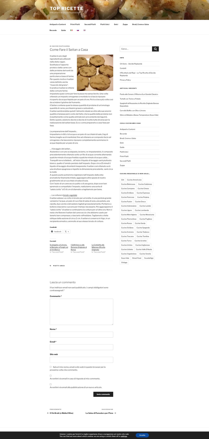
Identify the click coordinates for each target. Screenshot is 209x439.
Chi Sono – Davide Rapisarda (131, 64)
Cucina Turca (126, 241)
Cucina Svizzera (127, 232)
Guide (63, 30)
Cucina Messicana (147, 215)
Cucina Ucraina (140, 241)
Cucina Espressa (143, 193)
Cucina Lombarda (142, 210)
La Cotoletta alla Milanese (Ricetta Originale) (98, 247)
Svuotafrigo (148, 258)
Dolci (116, 24)
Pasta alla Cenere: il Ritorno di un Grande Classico (139, 94)
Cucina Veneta (145, 254)
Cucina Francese (127, 197)
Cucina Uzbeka (127, 249)
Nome (53, 329)
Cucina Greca (140, 201)
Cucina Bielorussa (128, 184)
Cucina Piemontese (128, 219)
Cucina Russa (126, 223)
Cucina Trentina (143, 236)
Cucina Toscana (127, 236)
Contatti (123, 68)
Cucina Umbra (126, 245)
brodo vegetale (70, 195)
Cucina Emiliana (127, 193)
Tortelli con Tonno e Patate (130, 99)
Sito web (54, 354)
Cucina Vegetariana (128, 254)
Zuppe (125, 24)
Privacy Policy (125, 80)
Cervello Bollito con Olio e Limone (133, 110)
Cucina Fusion (126, 201)
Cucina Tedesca (143, 232)
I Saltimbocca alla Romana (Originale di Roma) (79, 247)
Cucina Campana (128, 188)
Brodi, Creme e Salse (140, 24)
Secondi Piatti (90, 24)
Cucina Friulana (143, 197)
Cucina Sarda (140, 223)
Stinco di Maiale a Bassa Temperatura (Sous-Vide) (139, 115)
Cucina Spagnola (143, 228)
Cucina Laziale (145, 206)
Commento (56, 296)
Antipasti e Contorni (58, 24)
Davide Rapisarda (61, 46)
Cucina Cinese (143, 188)
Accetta (142, 435)
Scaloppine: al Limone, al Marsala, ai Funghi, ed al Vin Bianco (59, 247)
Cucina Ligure (126, 210)
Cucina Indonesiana (128, 206)
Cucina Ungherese (142, 245)
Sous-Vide (125, 258)
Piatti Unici (104, 24)
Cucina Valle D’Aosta (144, 249)
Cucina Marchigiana (129, 215)
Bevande (53, 30)
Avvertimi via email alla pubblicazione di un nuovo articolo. (76, 387)
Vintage (124, 262)
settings (124, 436)
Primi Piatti (75, 24)
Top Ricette (66, 8)
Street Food (136, 258)
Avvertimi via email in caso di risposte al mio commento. (75, 378)
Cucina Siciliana (127, 228)
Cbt (122, 180)
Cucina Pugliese (146, 219)
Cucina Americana (134, 180)
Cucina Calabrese (145, 184)
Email (53, 342)
